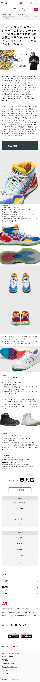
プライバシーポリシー (9, 667)
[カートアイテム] (36, 3)
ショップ (5, 581)
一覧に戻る (20, 490)
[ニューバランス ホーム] (20, 3)
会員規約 (5, 660)
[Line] (32, 481)
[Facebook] (22, 481)
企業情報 (5, 587)
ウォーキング (20, 502)
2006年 (6, 443)
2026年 (20, 537)
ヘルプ (4, 575)
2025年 (20, 543)
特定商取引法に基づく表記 (11, 653)
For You (4, 593)
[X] (27, 481)
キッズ (20, 508)
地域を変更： (5, 646)
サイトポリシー (7, 670)
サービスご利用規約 (8, 656)
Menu (36, 9)
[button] (6, 3)
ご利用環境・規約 (8, 663)
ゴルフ (20, 513)
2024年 (20, 549)
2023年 (20, 555)
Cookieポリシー (7, 674)
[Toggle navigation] (2, 3)
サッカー (20, 519)
